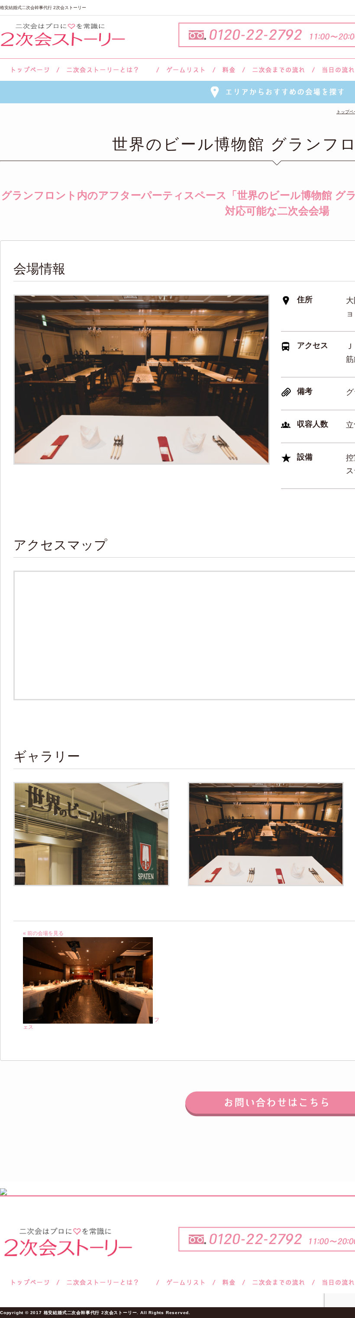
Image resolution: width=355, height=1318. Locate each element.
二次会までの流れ (278, 70)
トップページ (29, 70)
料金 (229, 70)
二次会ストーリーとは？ (108, 70)
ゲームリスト (186, 70)
